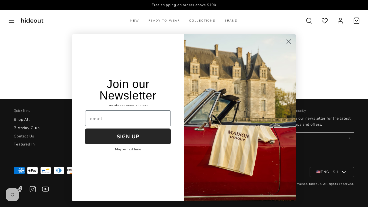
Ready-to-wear (164, 21)
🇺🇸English (327, 172)
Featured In (24, 144)
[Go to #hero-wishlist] (324, 20)
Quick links (22, 110)
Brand (231, 21)
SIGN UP (128, 136)
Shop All (22, 119)
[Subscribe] (349, 138)
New (134, 21)
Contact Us (24, 136)
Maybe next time (128, 149)
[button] (11, 21)
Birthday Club (27, 128)
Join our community (290, 110)
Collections (202, 21)
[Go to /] (32, 20)
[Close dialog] (289, 42)
